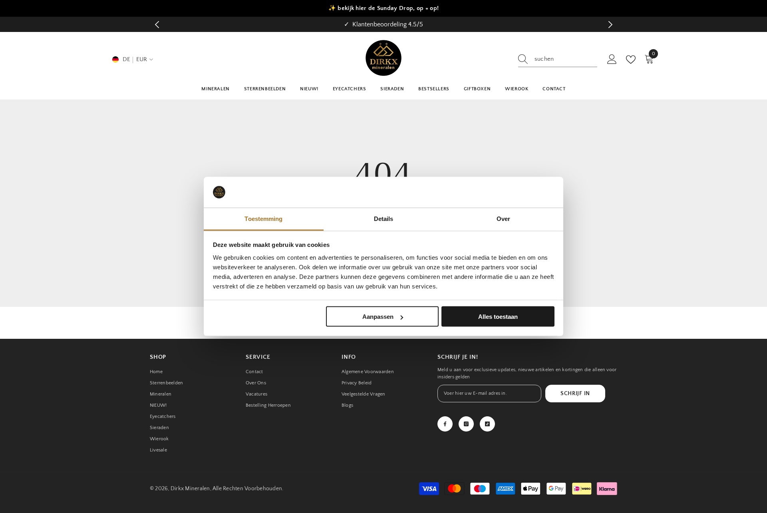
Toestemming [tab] (263, 218)
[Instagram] (466, 423)
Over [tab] (503, 218)
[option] (383, 24)
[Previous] (157, 25)
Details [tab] (383, 218)
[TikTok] (487, 423)
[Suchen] (557, 59)
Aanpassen (377, 316)
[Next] (610, 25)
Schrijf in (575, 393)
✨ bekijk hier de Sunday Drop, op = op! (383, 8)
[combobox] (566, 59)
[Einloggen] (612, 59)
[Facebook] (445, 423)
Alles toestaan (498, 316)
